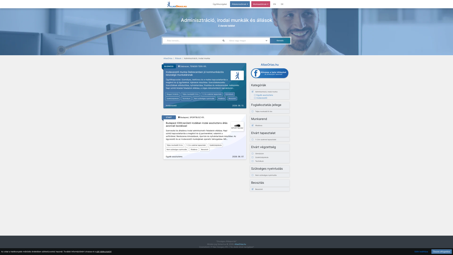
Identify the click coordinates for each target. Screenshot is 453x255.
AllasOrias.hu (240, 244)
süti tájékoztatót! (103, 251)
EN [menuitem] (274, 4)
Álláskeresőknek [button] (239, 4)
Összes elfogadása (441, 251)
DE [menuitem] (282, 4)
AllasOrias (168, 58)
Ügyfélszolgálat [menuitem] (220, 4)
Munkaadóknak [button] (260, 4)
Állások (178, 58)
